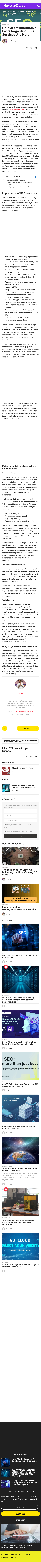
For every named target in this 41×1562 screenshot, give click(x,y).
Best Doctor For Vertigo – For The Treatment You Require (24, 786)
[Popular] (6, 967)
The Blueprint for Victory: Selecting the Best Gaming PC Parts (19, 872)
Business (7, 24)
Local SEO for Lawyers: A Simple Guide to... (11, 1445)
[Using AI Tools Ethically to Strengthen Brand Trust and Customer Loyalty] (20, 1024)
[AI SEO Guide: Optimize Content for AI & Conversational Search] (20, 1066)
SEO (3, 953)
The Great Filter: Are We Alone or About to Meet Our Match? (20, 1169)
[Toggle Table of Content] (34, 177)
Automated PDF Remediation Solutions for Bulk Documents (20, 1127)
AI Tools (5, 1039)
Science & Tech (7, 1166)
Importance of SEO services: (15, 180)
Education (5, 1262)
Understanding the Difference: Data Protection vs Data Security (17, 1546)
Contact (26, 1554)
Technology (6, 995)
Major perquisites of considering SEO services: (20, 184)
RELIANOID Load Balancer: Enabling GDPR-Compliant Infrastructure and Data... (30, 1446)
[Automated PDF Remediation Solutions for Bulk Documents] (20, 1108)
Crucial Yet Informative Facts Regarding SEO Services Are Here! (20, 741)
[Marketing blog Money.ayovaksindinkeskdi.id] (20, 893)
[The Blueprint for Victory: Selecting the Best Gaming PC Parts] (20, 856)
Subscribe (20, 1514)
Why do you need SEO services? (18, 187)
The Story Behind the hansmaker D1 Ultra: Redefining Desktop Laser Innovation (18, 1222)
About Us (4, 1554)
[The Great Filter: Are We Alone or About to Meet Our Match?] (20, 1150)
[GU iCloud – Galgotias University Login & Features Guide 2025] (20, 1246)
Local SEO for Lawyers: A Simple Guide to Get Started (19, 956)
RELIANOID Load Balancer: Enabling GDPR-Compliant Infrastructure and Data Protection (18, 1000)
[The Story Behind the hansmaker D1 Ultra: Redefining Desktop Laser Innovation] (20, 1202)
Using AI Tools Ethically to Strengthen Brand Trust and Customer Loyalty (19, 1043)
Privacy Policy (15, 1554)
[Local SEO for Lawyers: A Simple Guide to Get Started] (20, 937)
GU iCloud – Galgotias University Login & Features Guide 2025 (20, 1265)
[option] (10, 1438)
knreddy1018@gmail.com (25, 711)
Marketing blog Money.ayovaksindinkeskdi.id (19, 908)
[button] (38, 6)
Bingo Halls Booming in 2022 (24, 768)
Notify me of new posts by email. (19, 831)
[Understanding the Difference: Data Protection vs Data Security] (20, 1533)
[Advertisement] (20, 73)
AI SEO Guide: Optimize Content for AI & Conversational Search (20, 1085)
